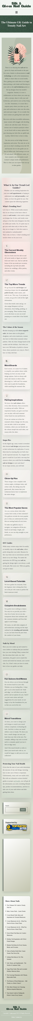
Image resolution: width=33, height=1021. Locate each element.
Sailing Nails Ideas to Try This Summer (15, 958)
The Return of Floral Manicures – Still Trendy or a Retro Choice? (17, 982)
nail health (17, 781)
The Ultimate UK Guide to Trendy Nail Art (16, 906)
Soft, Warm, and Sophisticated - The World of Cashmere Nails (16, 964)
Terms (13, 1017)
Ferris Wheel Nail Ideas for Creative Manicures (16, 934)
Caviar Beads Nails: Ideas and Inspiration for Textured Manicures (16, 916)
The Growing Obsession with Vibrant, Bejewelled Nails (17, 976)
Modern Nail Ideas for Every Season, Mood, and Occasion (17, 946)
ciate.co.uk (13, 1013)
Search (7, 805)
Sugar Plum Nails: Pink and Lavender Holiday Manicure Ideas (17, 970)
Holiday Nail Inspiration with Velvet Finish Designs (16, 940)
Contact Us (19, 1017)
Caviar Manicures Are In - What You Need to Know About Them (16, 922)
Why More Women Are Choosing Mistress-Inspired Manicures (16, 988)
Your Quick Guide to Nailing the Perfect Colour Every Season (15, 994)
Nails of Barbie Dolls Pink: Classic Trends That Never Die (16, 952)
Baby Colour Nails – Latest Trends (16, 911)
